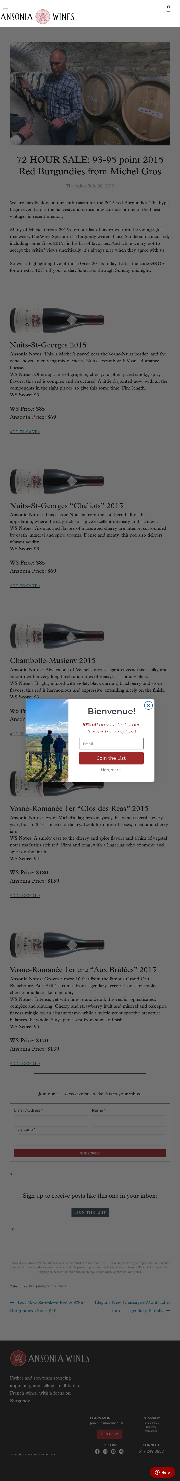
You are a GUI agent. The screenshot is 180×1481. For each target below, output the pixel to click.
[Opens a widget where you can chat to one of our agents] (162, 1473)
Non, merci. (111, 770)
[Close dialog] (148, 705)
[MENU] (5, 9)
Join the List (111, 758)
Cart (169, 8)
